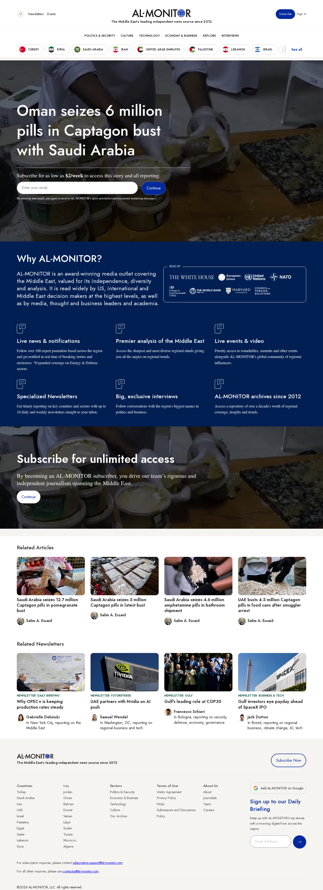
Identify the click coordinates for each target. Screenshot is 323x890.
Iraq (66, 785)
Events (51, 14)
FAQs (160, 804)
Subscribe (285, 14)
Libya (66, 822)
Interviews (230, 35)
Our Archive (118, 816)
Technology (149, 35)
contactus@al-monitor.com (81, 871)
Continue (29, 497)
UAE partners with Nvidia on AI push (121, 704)
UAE (20, 810)
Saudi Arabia (26, 798)
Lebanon (22, 840)
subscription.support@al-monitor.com (97, 862)
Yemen (67, 816)
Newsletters (36, 14)
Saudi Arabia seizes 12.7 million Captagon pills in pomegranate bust (47, 605)
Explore (209, 35)
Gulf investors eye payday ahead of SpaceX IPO (270, 704)
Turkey (21, 792)
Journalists (210, 798)
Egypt (20, 828)
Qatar (21, 834)
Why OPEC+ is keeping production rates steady (40, 704)
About (207, 792)
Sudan (67, 828)
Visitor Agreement (169, 792)
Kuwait (67, 810)
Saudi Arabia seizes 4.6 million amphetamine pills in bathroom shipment (194, 605)
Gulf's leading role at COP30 (192, 701)
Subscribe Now (288, 760)
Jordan (67, 792)
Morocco (69, 840)
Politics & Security (99, 35)
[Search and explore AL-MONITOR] (20, 14)
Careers (208, 810)
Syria (20, 846)
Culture (127, 35)
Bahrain (68, 804)
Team (207, 804)
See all (296, 49)
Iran (19, 804)
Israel (20, 816)
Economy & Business (181, 35)
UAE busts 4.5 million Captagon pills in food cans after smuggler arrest (269, 605)
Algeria (68, 846)
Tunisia (68, 834)
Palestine (23, 822)
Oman (67, 798)
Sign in (301, 14)
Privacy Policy (166, 798)
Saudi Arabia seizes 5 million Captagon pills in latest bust (118, 602)
